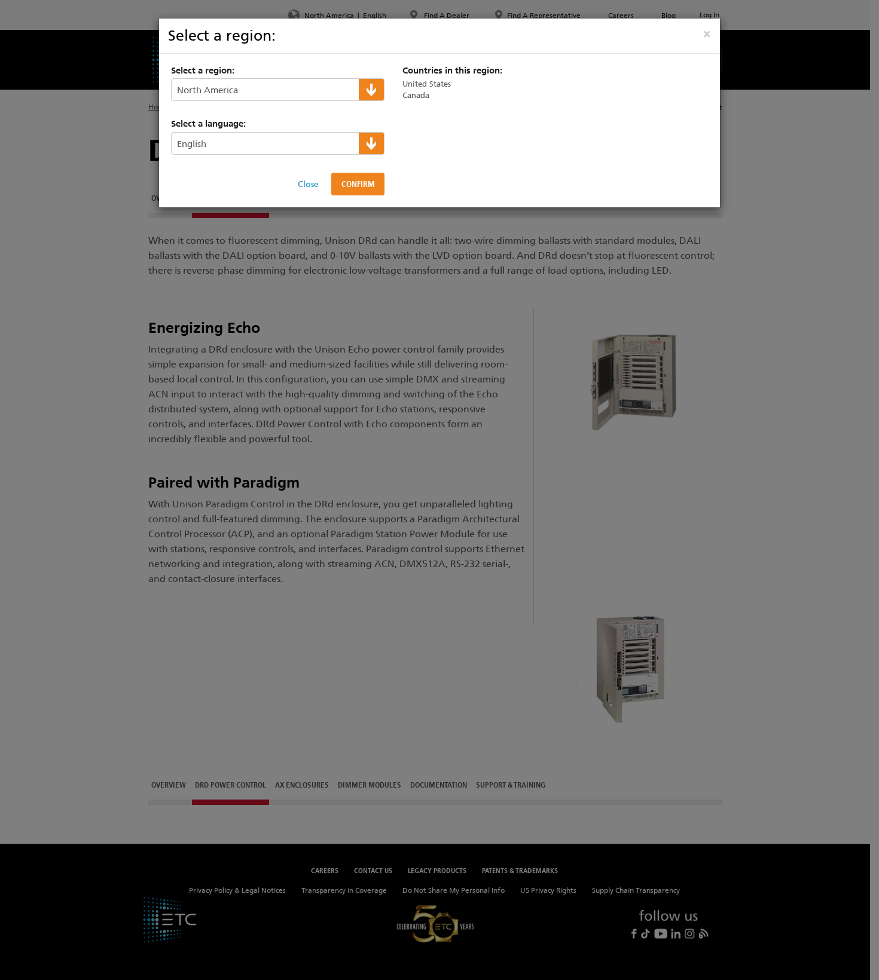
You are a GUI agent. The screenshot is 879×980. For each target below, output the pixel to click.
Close (308, 184)
